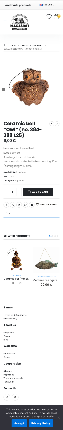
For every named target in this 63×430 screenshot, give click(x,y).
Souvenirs (51, 277)
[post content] (17, 259)
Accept (19, 423)
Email (31, 205)
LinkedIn (19, 205)
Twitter (12, 205)
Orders (7, 357)
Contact (8, 336)
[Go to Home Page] (4, 45)
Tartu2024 (9, 381)
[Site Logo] (19, 22)
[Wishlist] (49, 16)
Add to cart (40, 192)
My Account (10, 353)
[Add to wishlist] (24, 260)
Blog (6, 339)
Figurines (19, 180)
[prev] (51, 123)
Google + (25, 205)
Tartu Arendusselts (13, 378)
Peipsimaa (9, 374)
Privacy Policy (10, 318)
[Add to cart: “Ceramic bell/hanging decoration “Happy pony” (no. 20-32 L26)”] (24, 253)
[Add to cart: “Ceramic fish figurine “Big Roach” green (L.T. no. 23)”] (54, 253)
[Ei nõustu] (58, 417)
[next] (57, 123)
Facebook (6, 205)
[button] (7, 85)
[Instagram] (15, 397)
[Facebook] (7, 397)
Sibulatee (8, 371)
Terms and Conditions (15, 315)
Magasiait (9, 332)
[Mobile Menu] (6, 22)
